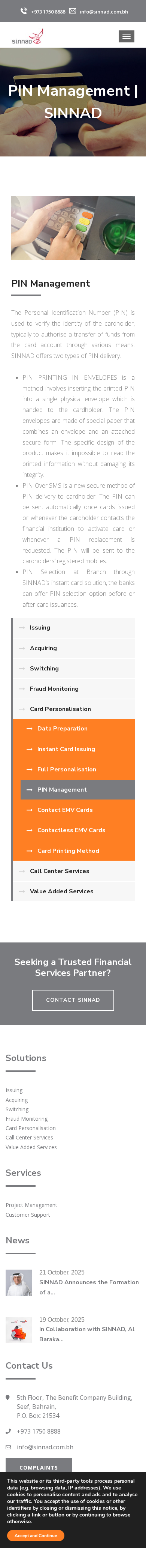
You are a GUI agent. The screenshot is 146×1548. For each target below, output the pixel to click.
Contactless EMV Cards (71, 830)
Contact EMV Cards (65, 810)
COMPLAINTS (38, 1467)
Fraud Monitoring (54, 689)
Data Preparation (62, 728)
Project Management (31, 1204)
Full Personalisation (66, 769)
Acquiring (43, 648)
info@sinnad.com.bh (45, 1447)
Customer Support (28, 1214)
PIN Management (62, 790)
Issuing (40, 628)
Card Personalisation (60, 709)
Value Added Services (62, 891)
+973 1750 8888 (39, 1431)
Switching (44, 668)
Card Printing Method (68, 851)
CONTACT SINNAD (73, 1000)
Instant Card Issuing (66, 749)
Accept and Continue (36, 1536)
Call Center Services (59, 871)
